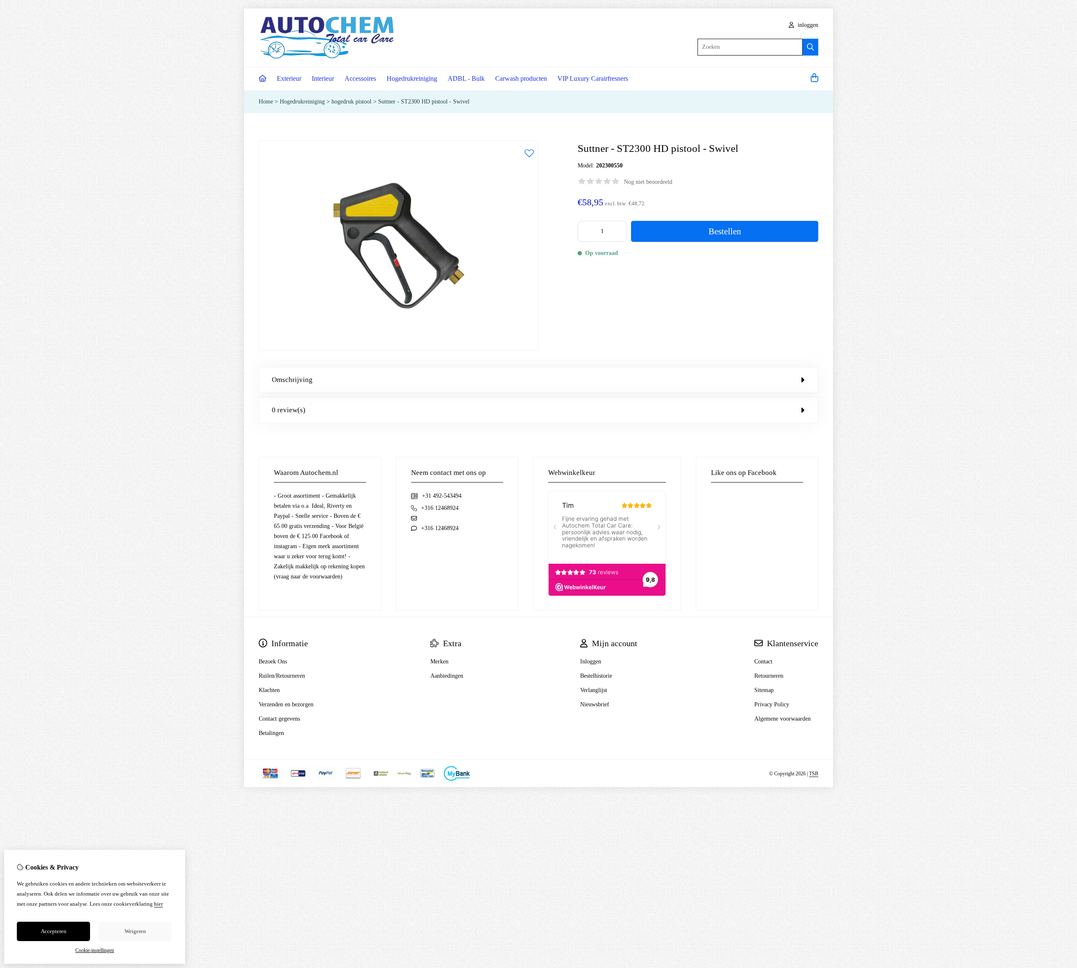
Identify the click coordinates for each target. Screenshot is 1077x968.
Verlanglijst (593, 690)
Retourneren (768, 676)
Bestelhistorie (596, 676)
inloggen (807, 25)
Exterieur (289, 78)
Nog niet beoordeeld (648, 182)
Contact (763, 661)
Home (266, 101)
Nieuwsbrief (594, 704)
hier (158, 904)
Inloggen (590, 661)
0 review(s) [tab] (288, 410)
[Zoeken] (810, 47)
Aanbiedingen (446, 676)
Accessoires (360, 78)
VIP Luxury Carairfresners (592, 78)
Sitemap (764, 690)
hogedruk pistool (351, 101)
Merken (439, 661)
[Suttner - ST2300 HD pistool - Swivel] (398, 349)
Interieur (323, 78)
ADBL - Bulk (466, 78)
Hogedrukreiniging (412, 78)
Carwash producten (521, 78)
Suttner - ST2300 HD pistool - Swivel (424, 101)
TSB (813, 774)
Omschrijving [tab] (292, 380)
